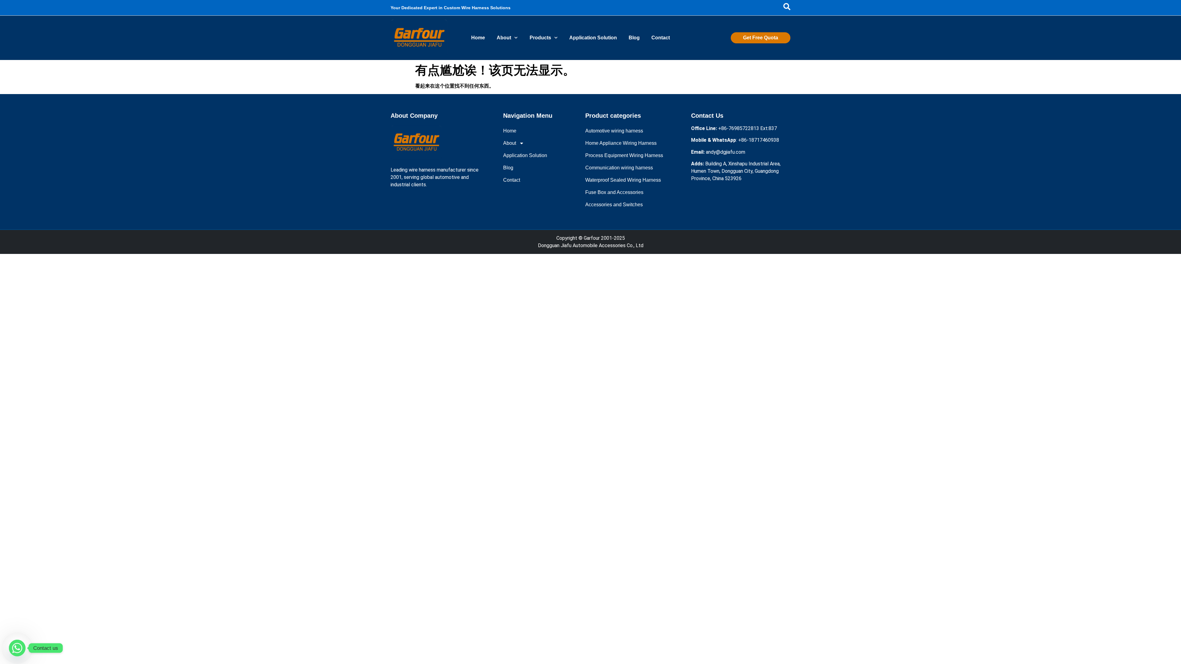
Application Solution (593, 37)
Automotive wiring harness (614, 130)
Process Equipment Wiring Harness (624, 155)
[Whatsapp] (17, 648)
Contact (660, 37)
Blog (634, 37)
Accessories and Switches (614, 204)
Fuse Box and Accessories (614, 192)
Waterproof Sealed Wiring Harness (623, 180)
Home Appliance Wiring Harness (621, 143)
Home (478, 37)
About (504, 37)
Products (540, 37)
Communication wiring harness (619, 167)
